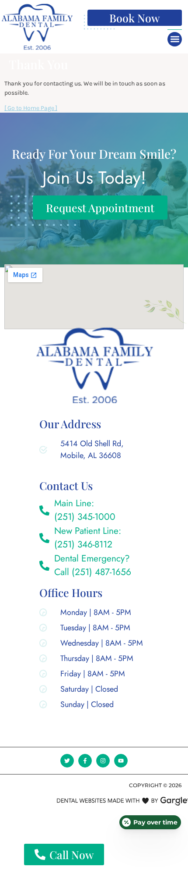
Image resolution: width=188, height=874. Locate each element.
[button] (174, 39)
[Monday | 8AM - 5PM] (93, 614)
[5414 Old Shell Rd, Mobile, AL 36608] (84, 451)
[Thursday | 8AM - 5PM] (93, 660)
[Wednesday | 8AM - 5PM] (93, 645)
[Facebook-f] (85, 760)
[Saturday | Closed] (93, 691)
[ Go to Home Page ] (30, 108)
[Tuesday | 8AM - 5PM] (93, 629)
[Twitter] (67, 760)
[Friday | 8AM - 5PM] (93, 675)
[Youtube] (121, 760)
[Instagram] (103, 760)
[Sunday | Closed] (93, 706)
